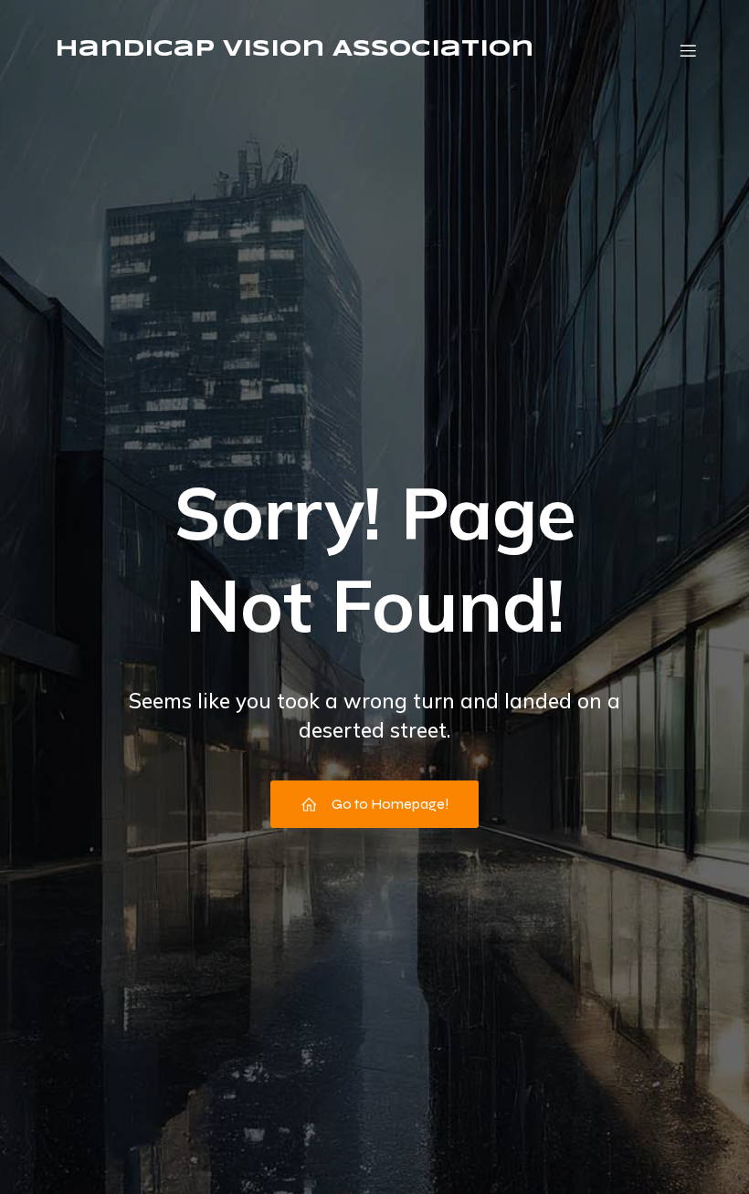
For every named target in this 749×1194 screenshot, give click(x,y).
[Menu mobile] (687, 50)
